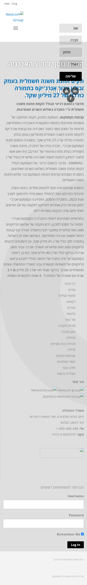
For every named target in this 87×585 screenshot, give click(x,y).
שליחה (70, 76)
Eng (14, 3)
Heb (7, 3)
